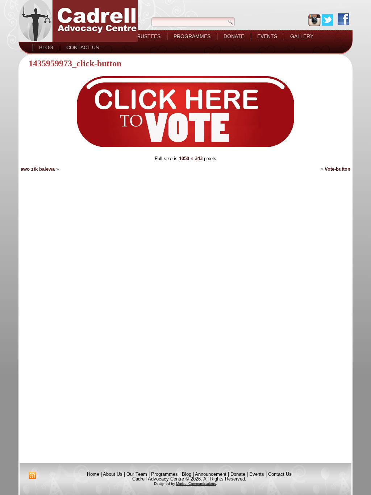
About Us (112, 474)
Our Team (136, 474)
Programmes (192, 36)
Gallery (301, 36)
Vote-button (337, 169)
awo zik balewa (38, 169)
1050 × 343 (191, 158)
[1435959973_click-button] (185, 148)
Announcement (210, 474)
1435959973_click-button (75, 63)
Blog (46, 47)
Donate (234, 36)
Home (93, 474)
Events (267, 36)
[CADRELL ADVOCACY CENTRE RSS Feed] (32, 475)
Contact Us (82, 47)
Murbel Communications (196, 484)
